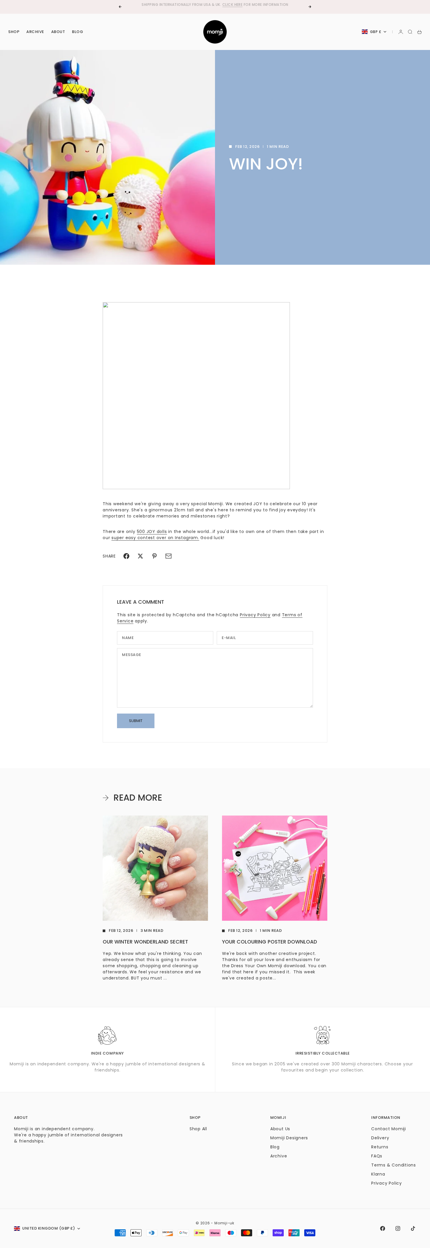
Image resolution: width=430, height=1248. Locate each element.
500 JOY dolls (152, 531)
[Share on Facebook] (126, 556)
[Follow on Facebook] (383, 1228)
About (58, 31)
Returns (379, 1147)
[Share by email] (168, 556)
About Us (280, 1129)
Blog (77, 31)
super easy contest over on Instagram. (155, 538)
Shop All (198, 1129)
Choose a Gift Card (196, 6)
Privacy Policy (255, 615)
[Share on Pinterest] (154, 556)
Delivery (380, 1138)
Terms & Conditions (393, 1165)
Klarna (378, 1174)
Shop (13, 31)
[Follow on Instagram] (398, 1228)
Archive (35, 31)
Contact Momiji (388, 1129)
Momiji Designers (289, 1138)
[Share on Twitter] (140, 556)
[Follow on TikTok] (413, 1228)
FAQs (376, 1156)
